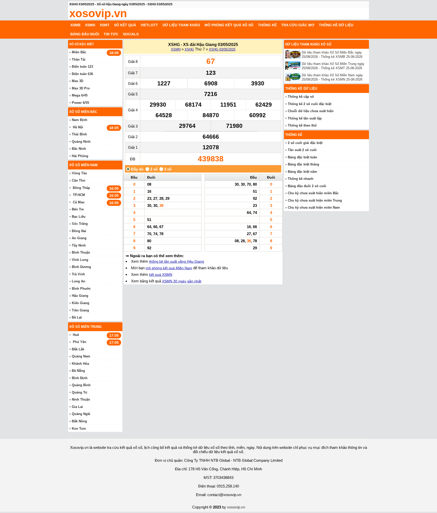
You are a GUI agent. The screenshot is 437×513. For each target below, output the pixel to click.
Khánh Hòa (80, 363)
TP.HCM (79, 195)
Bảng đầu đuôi (84, 34)
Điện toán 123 (82, 66)
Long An (78, 281)
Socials (131, 34)
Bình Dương (81, 267)
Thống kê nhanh (300, 179)
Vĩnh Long (80, 260)
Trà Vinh (78, 274)
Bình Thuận (81, 252)
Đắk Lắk (78, 349)
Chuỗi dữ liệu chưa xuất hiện (311, 111)
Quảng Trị (79, 392)
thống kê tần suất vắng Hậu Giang (176, 261)
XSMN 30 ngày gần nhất (181, 281)
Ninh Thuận (81, 399)
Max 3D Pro (81, 88)
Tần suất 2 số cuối (302, 150)
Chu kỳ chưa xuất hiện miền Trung (315, 200)
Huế (76, 335)
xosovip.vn (98, 13)
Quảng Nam (81, 356)
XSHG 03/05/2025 (222, 49)
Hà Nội (78, 127)
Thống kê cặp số (301, 97)
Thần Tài (78, 59)
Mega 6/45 (80, 95)
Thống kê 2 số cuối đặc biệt (309, 104)
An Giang (79, 238)
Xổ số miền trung (85, 327)
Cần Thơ (78, 180)
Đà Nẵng (78, 371)
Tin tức (111, 34)
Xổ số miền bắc (83, 112)
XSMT (105, 25)
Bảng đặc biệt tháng (303, 164)
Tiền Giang (80, 310)
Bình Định (80, 378)
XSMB (75, 25)
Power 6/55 (80, 103)
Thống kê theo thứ (302, 125)
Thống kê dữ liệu (336, 25)
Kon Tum (79, 428)
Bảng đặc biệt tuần (302, 157)
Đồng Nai (79, 231)
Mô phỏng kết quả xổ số (229, 25)
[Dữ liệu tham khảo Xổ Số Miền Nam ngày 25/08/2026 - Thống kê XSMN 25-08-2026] (293, 77)
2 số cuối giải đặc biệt (305, 143)
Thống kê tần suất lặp (305, 118)
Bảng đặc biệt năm (302, 172)
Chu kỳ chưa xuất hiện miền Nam (314, 207)
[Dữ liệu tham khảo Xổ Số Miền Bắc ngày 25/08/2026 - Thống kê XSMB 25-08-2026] (293, 54)
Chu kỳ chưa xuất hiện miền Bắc (313, 193)
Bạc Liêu (78, 216)
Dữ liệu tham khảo (181, 25)
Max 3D (77, 81)
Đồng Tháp (81, 188)
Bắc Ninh (79, 149)
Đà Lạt (77, 317)
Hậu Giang (80, 296)
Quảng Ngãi (81, 414)
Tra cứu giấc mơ (297, 25)
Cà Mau (78, 202)
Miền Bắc (79, 52)
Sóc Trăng (80, 224)
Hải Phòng (80, 156)
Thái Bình (79, 134)
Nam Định (79, 120)
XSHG (189, 49)
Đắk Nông (79, 421)
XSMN (90, 25)
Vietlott (149, 25)
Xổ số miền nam (83, 165)
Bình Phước (81, 288)
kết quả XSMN (160, 275)
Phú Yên (79, 342)
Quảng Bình (81, 385)
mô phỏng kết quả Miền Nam (169, 268)
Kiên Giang (80, 303)
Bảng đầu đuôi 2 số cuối (307, 186)
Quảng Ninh (81, 141)
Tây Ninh (79, 245)
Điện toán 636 (82, 74)
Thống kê (267, 25)
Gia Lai (77, 407)
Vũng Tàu (79, 173)
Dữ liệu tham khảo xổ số (308, 44)
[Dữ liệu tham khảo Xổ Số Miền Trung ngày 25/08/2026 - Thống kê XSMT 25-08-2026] (293, 65)
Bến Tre (78, 209)
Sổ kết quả (125, 25)
